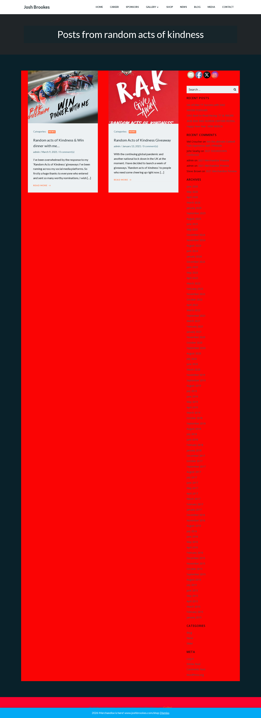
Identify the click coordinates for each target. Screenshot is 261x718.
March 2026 (193, 202)
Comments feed (196, 669)
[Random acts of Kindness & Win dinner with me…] (63, 96)
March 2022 (193, 310)
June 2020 (192, 364)
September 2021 (196, 315)
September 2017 (196, 466)
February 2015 (195, 612)
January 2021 (194, 331)
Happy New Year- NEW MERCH (204, 126)
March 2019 (193, 412)
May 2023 (192, 272)
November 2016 (196, 520)
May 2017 (192, 488)
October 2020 (194, 342)
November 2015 (196, 563)
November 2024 (196, 240)
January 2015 (194, 617)
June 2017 (192, 482)
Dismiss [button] (164, 712)
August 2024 (194, 245)
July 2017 (192, 477)
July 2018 (192, 434)
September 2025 (196, 213)
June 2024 (192, 251)
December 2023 (196, 261)
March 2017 (193, 498)
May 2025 (192, 229)
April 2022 (192, 305)
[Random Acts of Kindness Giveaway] (143, 96)
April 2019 (192, 407)
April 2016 (192, 547)
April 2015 (192, 601)
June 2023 (192, 267)
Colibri (167, 707)
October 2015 (194, 568)
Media (211, 6)
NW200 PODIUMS (197, 110)
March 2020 (193, 369)
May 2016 (192, 542)
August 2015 (194, 579)
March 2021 (193, 321)
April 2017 (192, 493)
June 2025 (192, 224)
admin (36, 151)
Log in (190, 658)
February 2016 (195, 552)
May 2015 (192, 595)
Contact (228, 6)
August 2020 (194, 353)
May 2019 (192, 401)
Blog (197, 6)
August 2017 (194, 472)
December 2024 (196, 234)
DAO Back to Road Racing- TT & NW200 (210, 115)
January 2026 (194, 208)
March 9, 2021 (49, 151)
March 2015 (193, 606)
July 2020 (192, 358)
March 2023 (193, 283)
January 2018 (194, 450)
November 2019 (196, 375)
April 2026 (192, 197)
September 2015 (196, 574)
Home (99, 6)
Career (114, 6)
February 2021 (195, 326)
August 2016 (194, 525)
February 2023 (195, 288)
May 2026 (192, 191)
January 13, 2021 (131, 146)
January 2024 (194, 256)
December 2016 (196, 515)
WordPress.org (195, 675)
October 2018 (194, 418)
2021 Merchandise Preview (213, 160)
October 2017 (194, 461)
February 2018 (195, 445)
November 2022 (196, 294)
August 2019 (194, 385)
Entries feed (193, 664)
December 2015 (196, 558)
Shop (169, 6)
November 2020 (196, 337)
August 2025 (194, 218)
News (183, 6)
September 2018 (196, 423)
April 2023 (192, 278)
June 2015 (192, 590)
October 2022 (194, 299)
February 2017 (195, 504)
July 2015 (192, 585)
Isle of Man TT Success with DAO (206, 105)
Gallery (151, 6)
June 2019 (192, 396)
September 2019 (196, 380)
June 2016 (192, 536)
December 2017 (196, 455)
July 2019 (192, 391)
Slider (190, 643)
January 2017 (194, 509)
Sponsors (132, 6)
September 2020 (196, 348)
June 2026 (192, 186)
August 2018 (194, 428)
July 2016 (192, 531)
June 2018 (192, 439)
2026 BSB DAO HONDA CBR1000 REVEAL (211, 121)
